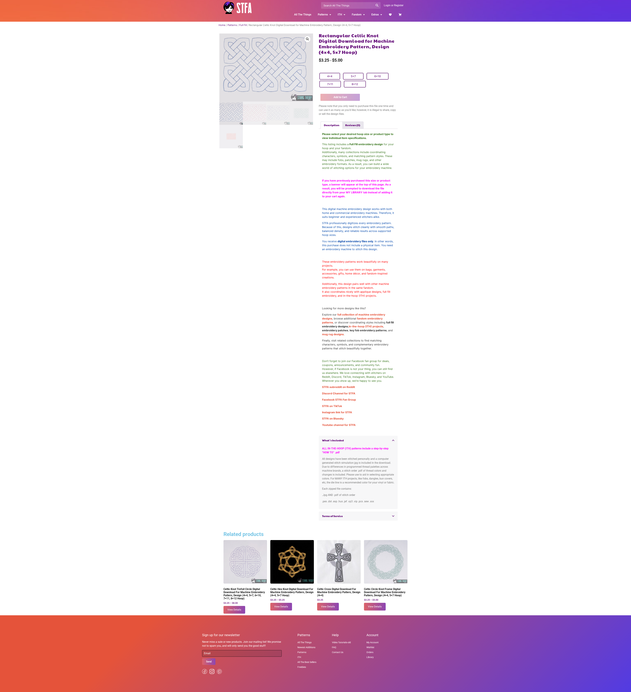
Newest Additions (306, 647)
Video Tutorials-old (341, 642)
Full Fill (243, 25)
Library (370, 657)
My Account (372, 642)
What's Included (333, 440)
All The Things (302, 14)
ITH (340, 14)
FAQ (334, 647)
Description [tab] (331, 125)
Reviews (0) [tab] (352, 125)
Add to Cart (340, 97)
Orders (369, 652)
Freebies (301, 667)
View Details (234, 609)
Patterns (232, 25)
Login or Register (393, 5)
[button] (307, 39)
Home (222, 25)
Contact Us (337, 652)
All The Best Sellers (306, 662)
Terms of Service (332, 516)
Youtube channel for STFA (339, 425)
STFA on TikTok (332, 406)
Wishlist (370, 647)
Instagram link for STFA (337, 412)
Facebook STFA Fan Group (339, 399)
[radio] (329, 76)
